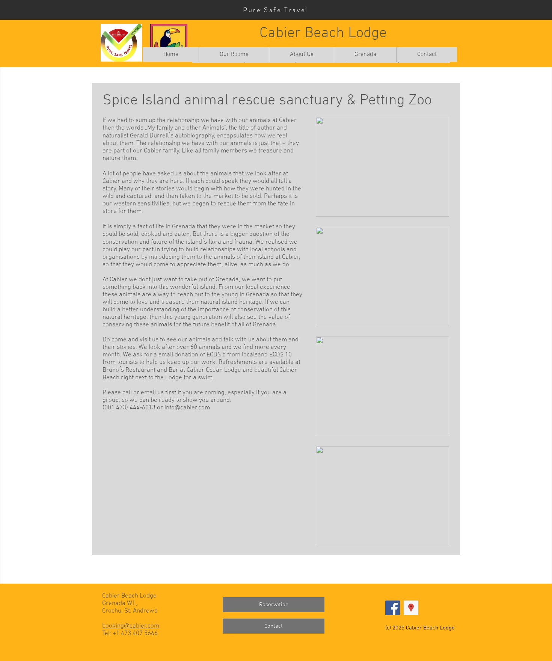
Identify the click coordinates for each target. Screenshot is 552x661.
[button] (234, 54)
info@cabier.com (187, 408)
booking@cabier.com (130, 626)
